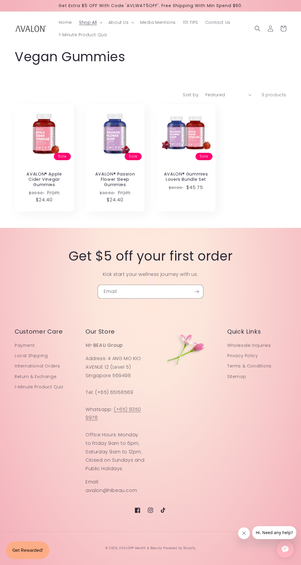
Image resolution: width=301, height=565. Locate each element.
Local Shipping (31, 356)
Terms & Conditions (249, 366)
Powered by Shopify (179, 548)
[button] (90, 22)
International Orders (37, 366)
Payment (25, 345)
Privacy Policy (242, 356)
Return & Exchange (35, 377)
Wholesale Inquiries (249, 345)
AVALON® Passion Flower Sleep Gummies (115, 179)
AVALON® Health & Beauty (140, 548)
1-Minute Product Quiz (39, 387)
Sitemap (236, 377)
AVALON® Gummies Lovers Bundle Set (186, 176)
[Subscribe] (196, 292)
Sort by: (191, 95)
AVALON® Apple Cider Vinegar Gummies (44, 179)
